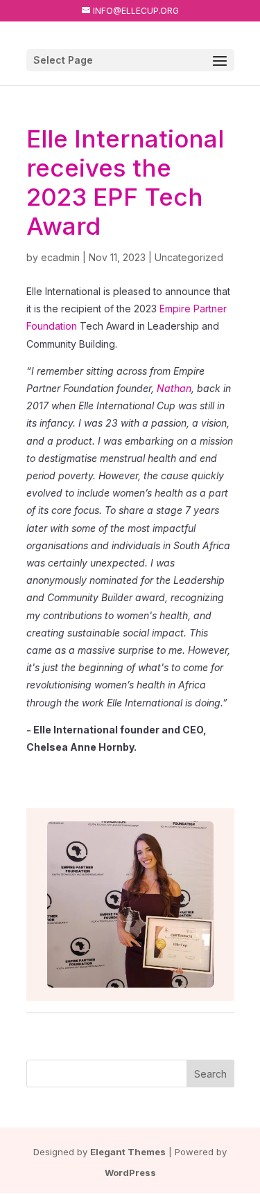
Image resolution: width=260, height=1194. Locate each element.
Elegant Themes (128, 1151)
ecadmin (60, 257)
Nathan (174, 388)
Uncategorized (189, 257)
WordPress (130, 1172)
